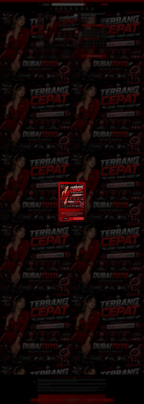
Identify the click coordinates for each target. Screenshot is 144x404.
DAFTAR (78, 218)
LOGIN (65, 218)
